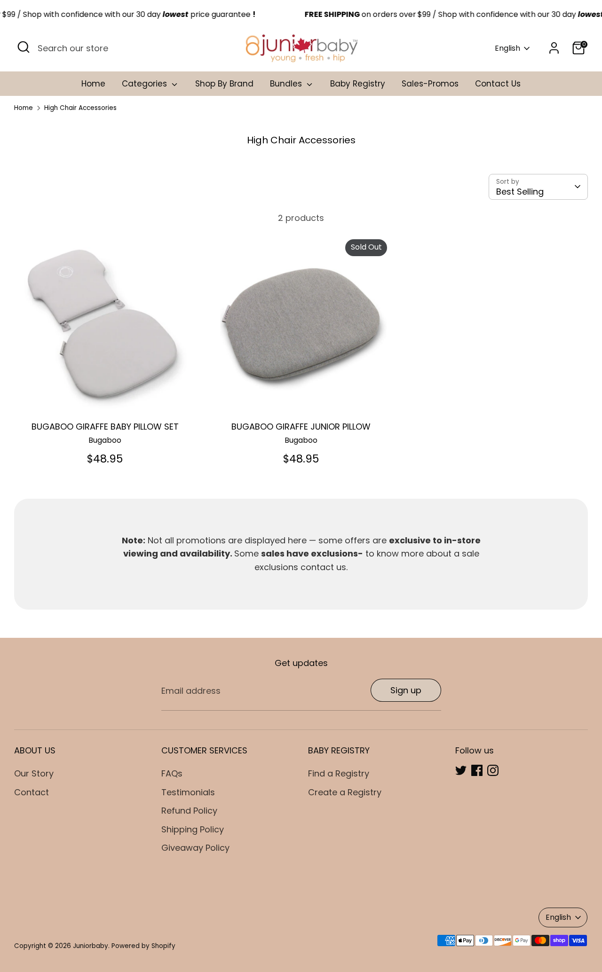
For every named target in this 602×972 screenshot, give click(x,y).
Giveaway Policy (195, 848)
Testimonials (188, 792)
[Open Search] (23, 47)
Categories (145, 83)
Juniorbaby (90, 945)
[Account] (554, 48)
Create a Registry (344, 792)
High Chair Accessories (80, 107)
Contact (31, 792)
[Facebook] (477, 770)
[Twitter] (461, 770)
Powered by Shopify (143, 945)
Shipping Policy (192, 829)
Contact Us (498, 83)
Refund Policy (189, 810)
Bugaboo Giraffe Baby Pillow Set (105, 426)
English (507, 48)
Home (93, 83)
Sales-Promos (430, 83)
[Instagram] (493, 770)
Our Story (34, 773)
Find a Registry (338, 773)
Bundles (287, 83)
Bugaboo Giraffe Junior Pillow (301, 426)
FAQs (171, 773)
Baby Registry (357, 83)
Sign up (405, 690)
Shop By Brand (224, 83)
